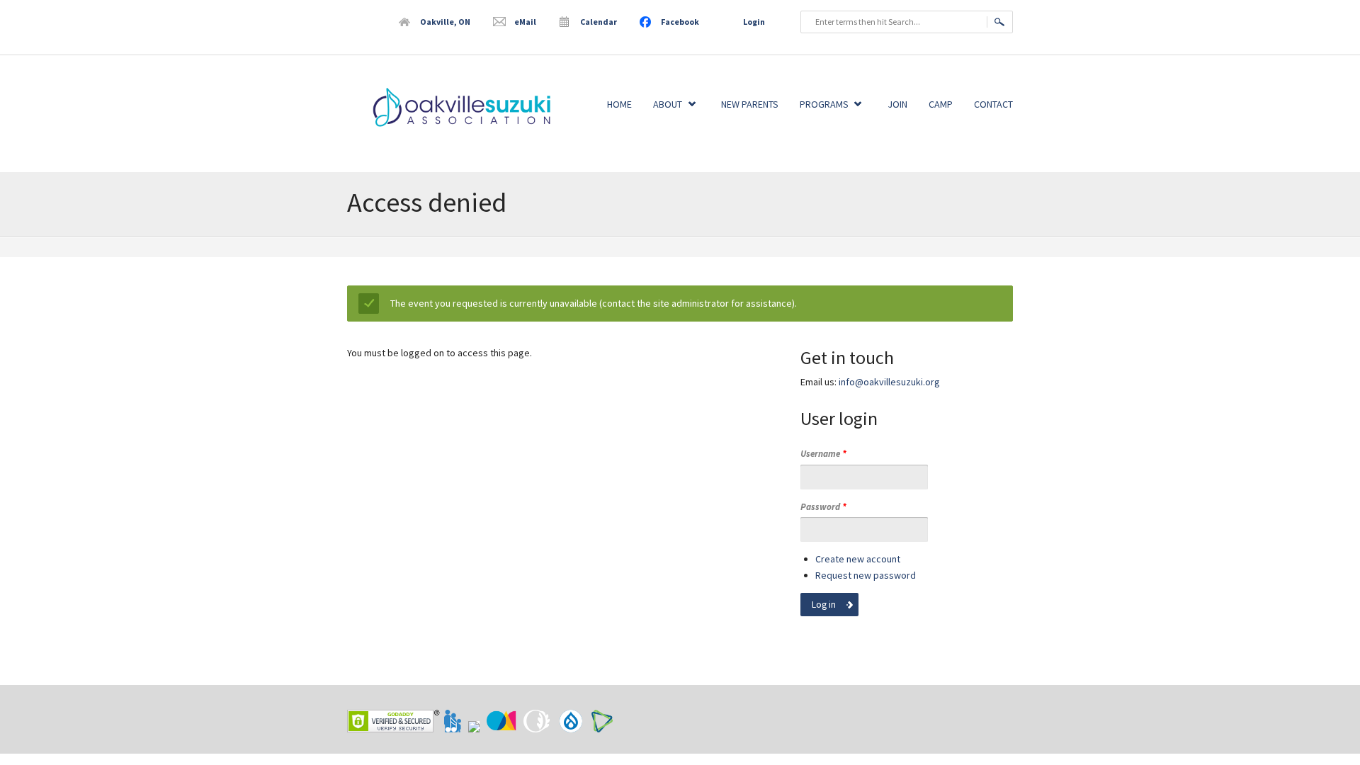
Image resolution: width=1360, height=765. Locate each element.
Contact (993, 104)
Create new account (857, 558)
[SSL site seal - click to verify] (393, 721)
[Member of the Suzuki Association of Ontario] (474, 729)
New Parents (749, 104)
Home (619, 104)
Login (754, 21)
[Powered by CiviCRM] (602, 729)
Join (897, 104)
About (667, 104)
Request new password (865, 575)
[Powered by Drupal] (572, 729)
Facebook (680, 21)
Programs (824, 104)
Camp (941, 104)
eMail (525, 21)
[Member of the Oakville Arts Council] (502, 729)
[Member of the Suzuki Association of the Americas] (453, 729)
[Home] (453, 129)
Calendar (598, 21)
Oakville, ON (445, 21)
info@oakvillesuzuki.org (889, 381)
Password (823, 507)
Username (823, 454)
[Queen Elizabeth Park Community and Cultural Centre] (538, 729)
